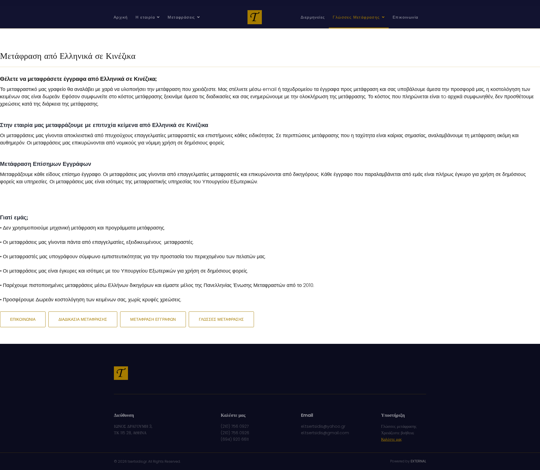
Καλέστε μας (391, 439)
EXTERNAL (418, 461)
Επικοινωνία (405, 17)
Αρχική (121, 17)
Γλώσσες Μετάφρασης (356, 17)
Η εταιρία (145, 17)
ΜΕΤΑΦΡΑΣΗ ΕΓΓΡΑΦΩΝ (153, 319)
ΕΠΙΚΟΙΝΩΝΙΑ (22, 319)
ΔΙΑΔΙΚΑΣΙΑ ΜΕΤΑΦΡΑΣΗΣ (82, 319)
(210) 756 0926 (235, 433)
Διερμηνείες (313, 17)
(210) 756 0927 (235, 426)
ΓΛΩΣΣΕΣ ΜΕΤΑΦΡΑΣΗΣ (221, 319)
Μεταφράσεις (181, 17)
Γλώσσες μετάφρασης (399, 426)
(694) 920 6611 (235, 439)
